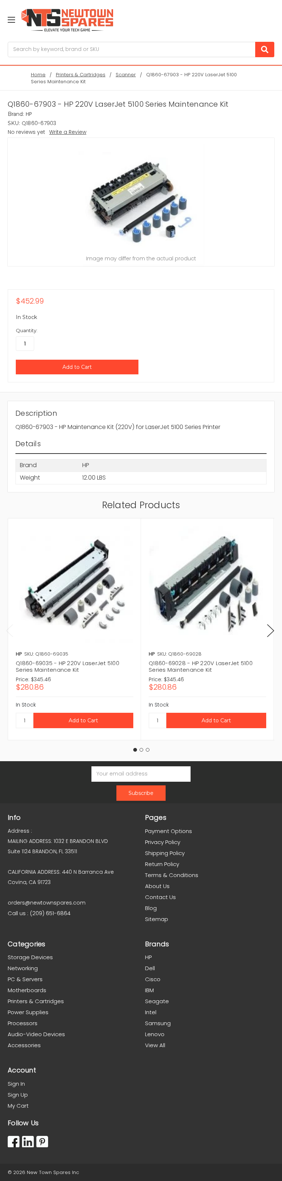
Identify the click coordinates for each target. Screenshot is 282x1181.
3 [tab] (147, 750)
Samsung (158, 1023)
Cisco (152, 979)
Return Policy (162, 864)
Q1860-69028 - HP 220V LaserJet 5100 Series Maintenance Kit (201, 666)
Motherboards (27, 990)
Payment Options (168, 831)
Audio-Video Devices (36, 1034)
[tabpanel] (74, 629)
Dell (150, 968)
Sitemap (156, 919)
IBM (149, 990)
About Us (157, 886)
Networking (23, 968)
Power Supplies (28, 1012)
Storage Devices (30, 957)
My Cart (18, 1106)
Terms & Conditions (171, 875)
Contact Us (160, 897)
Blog (151, 908)
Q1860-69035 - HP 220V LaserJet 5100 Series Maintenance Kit (67, 666)
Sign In (16, 1084)
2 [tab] (141, 750)
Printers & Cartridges (36, 1001)
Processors (22, 1023)
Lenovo (154, 1034)
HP (148, 957)
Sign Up (18, 1095)
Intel (150, 1012)
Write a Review (67, 132)
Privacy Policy (162, 842)
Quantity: (26, 330)
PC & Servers (25, 979)
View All (155, 1045)
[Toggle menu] (11, 20)
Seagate (157, 1001)
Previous (9, 630)
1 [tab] (135, 750)
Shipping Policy (165, 853)
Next (270, 630)
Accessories (24, 1045)
